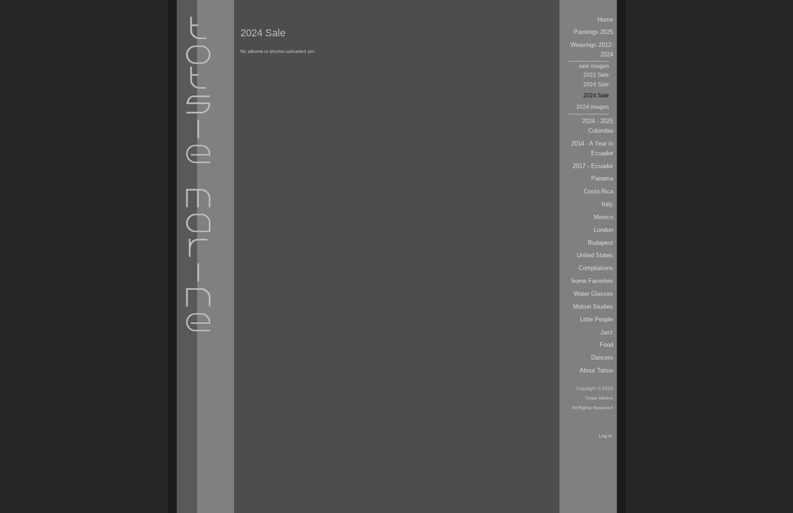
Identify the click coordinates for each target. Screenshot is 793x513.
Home (605, 19)
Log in (605, 435)
